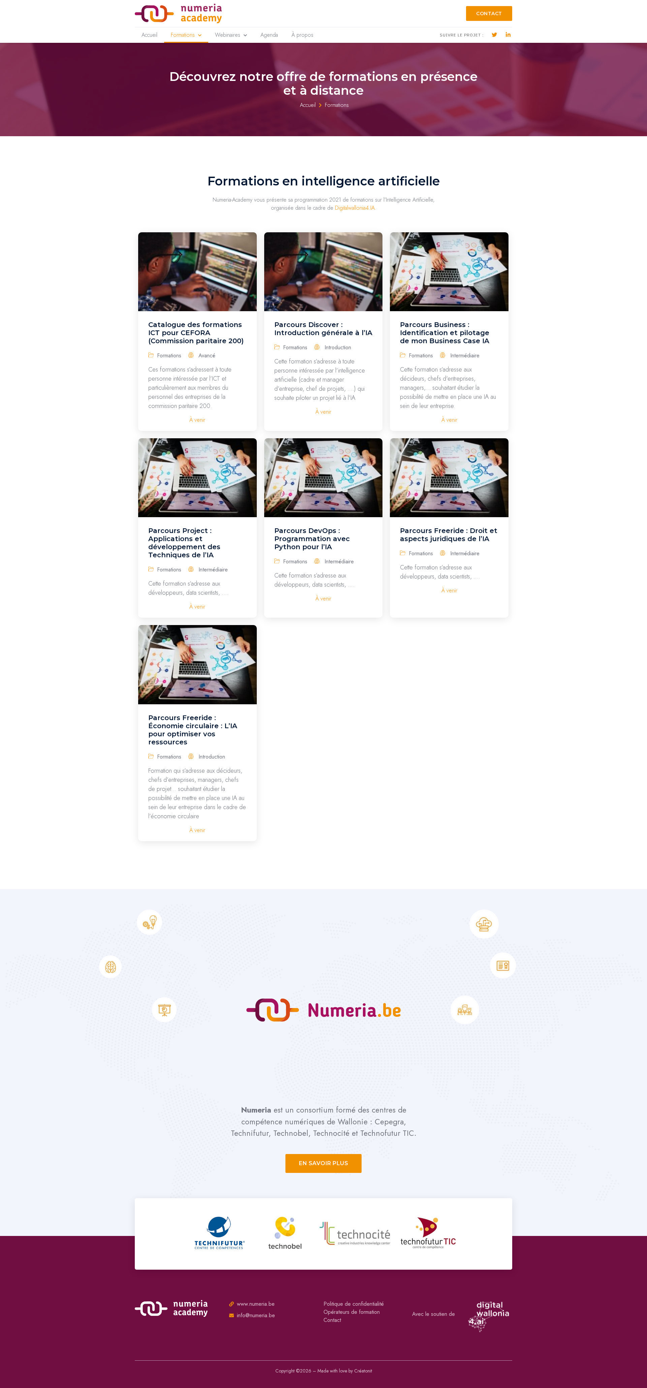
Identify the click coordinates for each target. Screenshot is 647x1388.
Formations (183, 35)
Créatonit (363, 1370)
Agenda (269, 35)
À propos (302, 35)
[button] (489, 13)
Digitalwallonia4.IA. (355, 208)
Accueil (149, 35)
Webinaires (227, 35)
